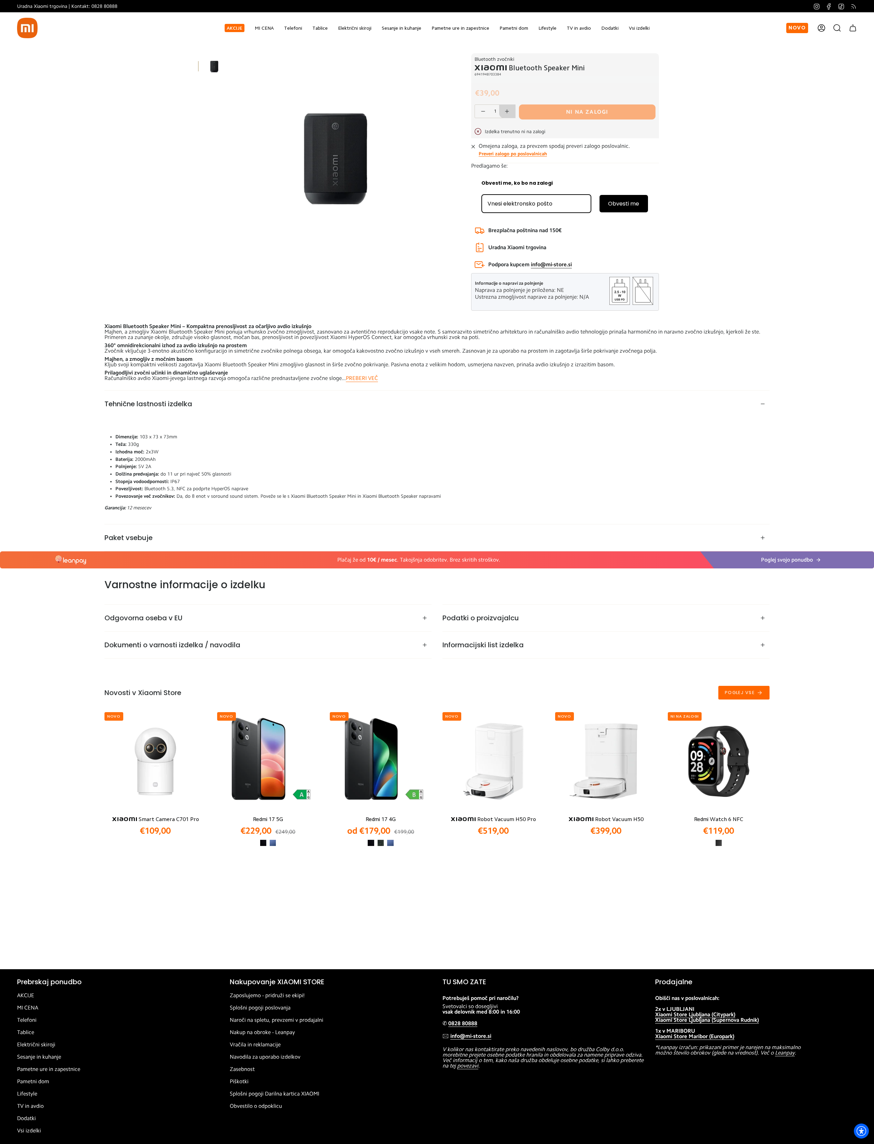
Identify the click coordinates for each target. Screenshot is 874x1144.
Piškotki (239, 1081)
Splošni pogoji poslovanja (260, 1008)
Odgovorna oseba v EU (143, 618)
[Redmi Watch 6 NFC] (719, 761)
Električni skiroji (36, 1044)
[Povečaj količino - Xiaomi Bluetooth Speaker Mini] (507, 111)
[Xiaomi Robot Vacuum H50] (606, 761)
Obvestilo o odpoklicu (256, 1106)
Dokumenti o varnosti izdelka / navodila (172, 645)
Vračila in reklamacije (255, 1044)
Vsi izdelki (29, 1130)
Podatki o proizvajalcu (480, 618)
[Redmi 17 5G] (268, 761)
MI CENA (27, 1008)
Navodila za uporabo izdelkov (265, 1057)
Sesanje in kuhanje (39, 1057)
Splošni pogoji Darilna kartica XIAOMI (274, 1094)
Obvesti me (623, 204)
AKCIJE (25, 995)
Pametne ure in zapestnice (48, 1069)
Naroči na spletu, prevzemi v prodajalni (276, 1020)
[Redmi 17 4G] (381, 761)
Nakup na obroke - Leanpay (262, 1032)
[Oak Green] (381, 843)
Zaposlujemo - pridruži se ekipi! (267, 995)
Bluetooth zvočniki (494, 59)
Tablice (25, 1032)
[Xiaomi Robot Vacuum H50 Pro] (493, 761)
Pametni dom (33, 1081)
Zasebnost (242, 1069)
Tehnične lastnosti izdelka (148, 404)
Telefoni (27, 1020)
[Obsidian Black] (719, 843)
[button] (293, 28)
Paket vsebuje (128, 537)
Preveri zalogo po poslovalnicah (513, 153)
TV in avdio (30, 1106)
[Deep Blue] (273, 843)
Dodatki (26, 1118)
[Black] (263, 843)
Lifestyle (27, 1094)
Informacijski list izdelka (483, 645)
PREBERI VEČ (362, 378)
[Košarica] (853, 28)
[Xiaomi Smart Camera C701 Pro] (155, 761)
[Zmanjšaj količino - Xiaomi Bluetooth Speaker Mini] (483, 111)
